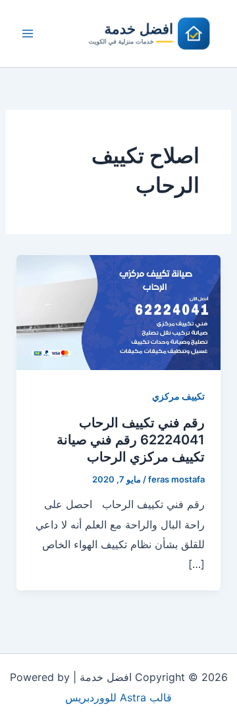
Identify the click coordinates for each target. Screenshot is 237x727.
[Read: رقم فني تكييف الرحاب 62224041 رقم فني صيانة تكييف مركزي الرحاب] (118, 311)
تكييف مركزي (178, 396)
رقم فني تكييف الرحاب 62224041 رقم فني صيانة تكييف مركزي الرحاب (131, 440)
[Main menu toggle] (27, 33)
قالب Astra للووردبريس (118, 697)
